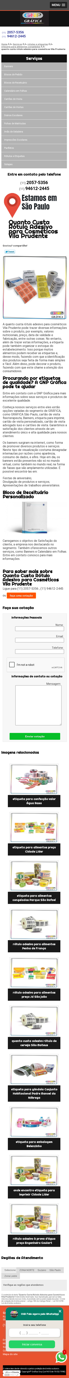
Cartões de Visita (13, 99)
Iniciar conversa (32, 1344)
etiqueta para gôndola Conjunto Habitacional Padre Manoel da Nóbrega (34, 1093)
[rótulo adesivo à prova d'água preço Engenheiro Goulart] (34, 1219)
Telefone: (58, 647)
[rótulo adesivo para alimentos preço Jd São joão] (34, 973)
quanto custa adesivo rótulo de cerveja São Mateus (34, 1043)
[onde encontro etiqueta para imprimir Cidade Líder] (34, 1170)
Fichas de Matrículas (15, 123)
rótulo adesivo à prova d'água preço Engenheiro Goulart (34, 1241)
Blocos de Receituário (15, 82)
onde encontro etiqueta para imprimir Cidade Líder (34, 1192)
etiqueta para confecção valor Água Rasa (34, 801)
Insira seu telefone (34, 1325)
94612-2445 (16, 36)
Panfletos (9, 148)
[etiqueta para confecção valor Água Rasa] (34, 779)
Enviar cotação (35, 736)
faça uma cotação (21, 595)
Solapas (8, 164)
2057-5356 (15, 32)
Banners (8, 66)
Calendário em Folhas (15, 91)
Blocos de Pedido (13, 74)
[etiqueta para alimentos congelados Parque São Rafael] (34, 876)
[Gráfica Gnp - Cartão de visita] (34, 18)
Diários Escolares (13, 115)
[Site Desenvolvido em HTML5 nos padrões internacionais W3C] (11, 1374)
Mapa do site (10, 1354)
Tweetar (10, 252)
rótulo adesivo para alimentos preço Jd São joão (34, 994)
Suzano (42, 1270)
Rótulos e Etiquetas (14, 156)
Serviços (34, 58)
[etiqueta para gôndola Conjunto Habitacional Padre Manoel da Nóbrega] (34, 1069)
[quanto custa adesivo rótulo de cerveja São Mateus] (34, 1021)
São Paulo (55, 1270)
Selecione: (10, 1270)
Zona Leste (10, 1276)
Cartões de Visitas (14, 107)
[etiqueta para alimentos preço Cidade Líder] (34, 827)
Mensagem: (54, 683)
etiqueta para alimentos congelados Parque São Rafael (34, 898)
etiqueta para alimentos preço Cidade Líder (34, 849)
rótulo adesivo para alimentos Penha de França (34, 946)
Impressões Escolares (15, 140)
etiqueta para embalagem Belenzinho (34, 1144)
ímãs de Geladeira (13, 131)
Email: (60, 636)
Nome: (60, 624)
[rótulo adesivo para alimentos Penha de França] (34, 924)
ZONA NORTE (26, 1270)
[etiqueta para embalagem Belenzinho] (34, 1122)
